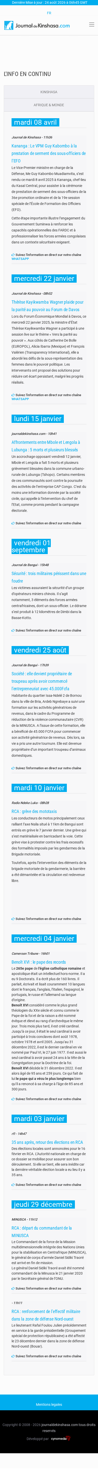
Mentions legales (49, 1405)
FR (49, 13)
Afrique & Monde (49, 105)
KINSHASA (48, 92)
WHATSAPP (20, 259)
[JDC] (37, 25)
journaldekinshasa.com (59, 1425)
